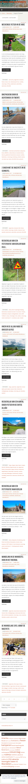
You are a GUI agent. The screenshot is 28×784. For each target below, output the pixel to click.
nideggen (6, 688)
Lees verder (6, 69)
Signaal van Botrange (6, 690)
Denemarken (6, 251)
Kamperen (5, 255)
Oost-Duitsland (17, 544)
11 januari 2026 (17, 100)
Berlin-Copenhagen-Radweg (18, 309)
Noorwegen (12, 316)
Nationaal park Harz (15, 82)
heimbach (8, 686)
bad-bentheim (17, 151)
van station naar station (6, 159)
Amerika (4, 738)
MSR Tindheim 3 (9, 544)
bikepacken (22, 151)
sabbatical (20, 755)
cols (17, 467)
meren (20, 314)
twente (23, 157)
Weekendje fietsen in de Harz (13, 24)
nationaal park (12, 747)
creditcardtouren (12, 153)
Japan (19, 743)
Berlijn (10, 309)
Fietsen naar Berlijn (6, 542)
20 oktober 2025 (17, 249)
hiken (15, 389)
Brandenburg (20, 540)
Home (3, 13)
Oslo (16, 316)
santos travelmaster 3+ (6, 318)
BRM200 (6, 153)
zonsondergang (8, 766)
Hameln (17, 542)
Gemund (3, 686)
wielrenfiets (19, 84)
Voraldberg (4, 475)
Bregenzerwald (13, 467)
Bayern (20, 465)
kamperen (9, 314)
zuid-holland (17, 766)
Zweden (21, 318)
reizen (23, 752)
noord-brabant (12, 750)
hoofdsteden (4, 314)
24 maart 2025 (16, 631)
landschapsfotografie (18, 745)
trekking (24, 757)
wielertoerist (13, 84)
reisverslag (4, 84)
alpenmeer (14, 387)
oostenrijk (16, 471)
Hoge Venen (12, 686)
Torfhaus (9, 84)
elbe (24, 540)
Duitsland (5, 29)
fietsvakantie (13, 542)
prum (3, 230)
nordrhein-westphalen (8, 615)
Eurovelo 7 (19, 311)
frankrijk (10, 743)
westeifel (3, 232)
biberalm (3, 467)
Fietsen (10, 29)
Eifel (9, 175)
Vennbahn (18, 690)
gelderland (8, 155)
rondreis (14, 755)
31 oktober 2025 (17, 173)
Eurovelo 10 (14, 311)
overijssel (18, 155)
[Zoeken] (24, 719)
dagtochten (16, 79)
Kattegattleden (15, 314)
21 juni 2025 (16, 410)
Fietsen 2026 (16, 29)
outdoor (19, 316)
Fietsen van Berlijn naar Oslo (12, 253)
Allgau (4, 334)
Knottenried (19, 389)
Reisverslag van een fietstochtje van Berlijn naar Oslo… (13, 243)
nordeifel (10, 688)
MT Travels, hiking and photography (13, 2)
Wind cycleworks (19, 159)
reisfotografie (5, 752)
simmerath (13, 690)
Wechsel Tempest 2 (19, 764)
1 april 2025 (16, 562)
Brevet (4, 102)
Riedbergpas (9, 473)
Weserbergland (5, 548)
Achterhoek (11, 151)
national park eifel (19, 613)
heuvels (12, 389)
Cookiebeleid (13, 778)
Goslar (6, 82)
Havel (21, 542)
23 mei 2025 (16, 491)
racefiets (21, 82)
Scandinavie (14, 318)
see (19, 391)
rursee (20, 615)
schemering (17, 757)
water (18, 318)
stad (21, 757)
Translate (12, 707)
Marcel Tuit (8, 27)
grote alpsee (7, 389)
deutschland (16, 611)
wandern (3, 393)
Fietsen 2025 (20, 102)
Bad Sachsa (11, 79)
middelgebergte (5, 391)
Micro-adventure (7, 104)
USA (9, 759)
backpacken (16, 738)
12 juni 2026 (16, 27)
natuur (8, 316)
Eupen (17, 684)
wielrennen (4, 86)
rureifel (19, 688)
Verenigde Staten (8, 761)
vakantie (20, 473)
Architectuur (11, 738)
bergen (23, 465)
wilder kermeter (13, 617)
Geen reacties (23, 22)
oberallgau (11, 391)
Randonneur (4, 157)
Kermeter (18, 686)
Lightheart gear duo (5, 747)
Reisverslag (9, 13)
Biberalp (7, 467)
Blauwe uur (4, 741)
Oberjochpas (11, 471)
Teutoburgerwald (15, 546)
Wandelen (5, 336)
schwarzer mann (21, 230)
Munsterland (13, 155)
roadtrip (7, 754)
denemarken (4, 311)
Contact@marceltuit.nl (7, 725)
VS (17, 761)
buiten (9, 740)
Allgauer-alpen (15, 465)
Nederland (15, 104)
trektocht (19, 157)
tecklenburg (14, 157)
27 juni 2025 (16, 332)
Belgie (20, 738)
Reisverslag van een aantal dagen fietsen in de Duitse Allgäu (13, 404)
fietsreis (3, 155)
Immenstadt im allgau (9, 469)
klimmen (16, 469)
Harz (20, 29)
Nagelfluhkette (5, 471)
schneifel (15, 230)
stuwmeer (24, 615)
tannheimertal (15, 473)
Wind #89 (9, 86)
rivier (2, 755)
